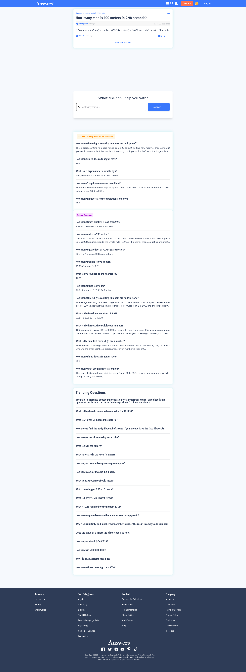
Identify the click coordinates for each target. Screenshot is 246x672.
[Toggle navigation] (167, 3)
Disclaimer (170, 620)
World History (84, 615)
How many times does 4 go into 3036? (96, 567)
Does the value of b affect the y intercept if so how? (103, 532)
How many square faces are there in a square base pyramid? (107, 515)
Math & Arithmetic (98, 13)
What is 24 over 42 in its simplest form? (96, 419)
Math (87, 13)
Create (186, 3)
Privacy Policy (172, 615)
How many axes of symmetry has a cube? (97, 437)
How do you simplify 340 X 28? (92, 541)
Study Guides (128, 615)
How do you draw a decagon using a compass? (100, 463)
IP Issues (170, 631)
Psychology (83, 625)
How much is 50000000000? (91, 550)
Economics (83, 636)
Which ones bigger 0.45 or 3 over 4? (94, 489)
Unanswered (40, 610)
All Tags (38, 604)
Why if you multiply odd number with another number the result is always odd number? (122, 524)
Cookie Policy (172, 625)
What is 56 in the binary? (89, 446)
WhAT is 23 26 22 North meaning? (93, 558)
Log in (207, 3)
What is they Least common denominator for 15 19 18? (104, 411)
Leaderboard (40, 599)
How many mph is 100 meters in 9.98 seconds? (111, 18)
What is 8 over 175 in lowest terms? (94, 498)
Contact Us (171, 604)
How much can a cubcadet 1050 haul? (95, 472)
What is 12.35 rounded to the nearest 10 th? (98, 506)
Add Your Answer (123, 42)
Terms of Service (173, 610)
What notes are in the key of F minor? (95, 454)
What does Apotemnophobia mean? (95, 480)
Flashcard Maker (129, 610)
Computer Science (86, 631)
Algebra (81, 599)
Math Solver (127, 620)
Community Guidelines (132, 599)
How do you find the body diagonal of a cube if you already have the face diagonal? (120, 428)
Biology (81, 610)
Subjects (79, 13)
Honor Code (127, 604)
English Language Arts (88, 620)
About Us (170, 599)
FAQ (124, 625)
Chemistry (82, 604)
